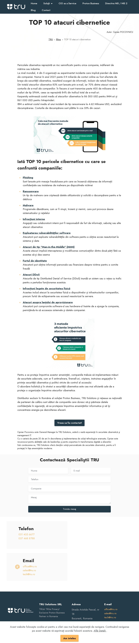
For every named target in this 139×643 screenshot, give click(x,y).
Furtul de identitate (35, 261)
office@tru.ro (30, 566)
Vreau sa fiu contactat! (69, 423)
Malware (28, 205)
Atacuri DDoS (31, 274)
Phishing (28, 177)
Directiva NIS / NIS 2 (116, 3)
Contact (46, 10)
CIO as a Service (67, 3)
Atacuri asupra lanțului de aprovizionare (48, 302)
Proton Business (91, 3)
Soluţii (46, 3)
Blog (33, 10)
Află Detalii (100, 631)
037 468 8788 (26, 538)
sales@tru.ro (29, 570)
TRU (51, 39)
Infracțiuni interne (34, 219)
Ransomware (31, 191)
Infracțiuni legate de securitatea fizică (46, 288)
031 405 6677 (26, 534)
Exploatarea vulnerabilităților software (47, 233)
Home (34, 3)
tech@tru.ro (29, 574)
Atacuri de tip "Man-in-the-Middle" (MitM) (49, 247)
